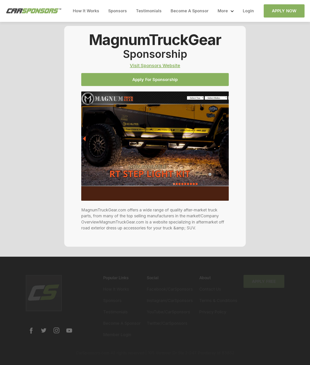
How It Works (86, 10)
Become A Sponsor (190, 10)
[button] (225, 10)
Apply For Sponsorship (155, 79)
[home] (33, 11)
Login (248, 10)
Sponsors (117, 10)
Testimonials (149, 10)
